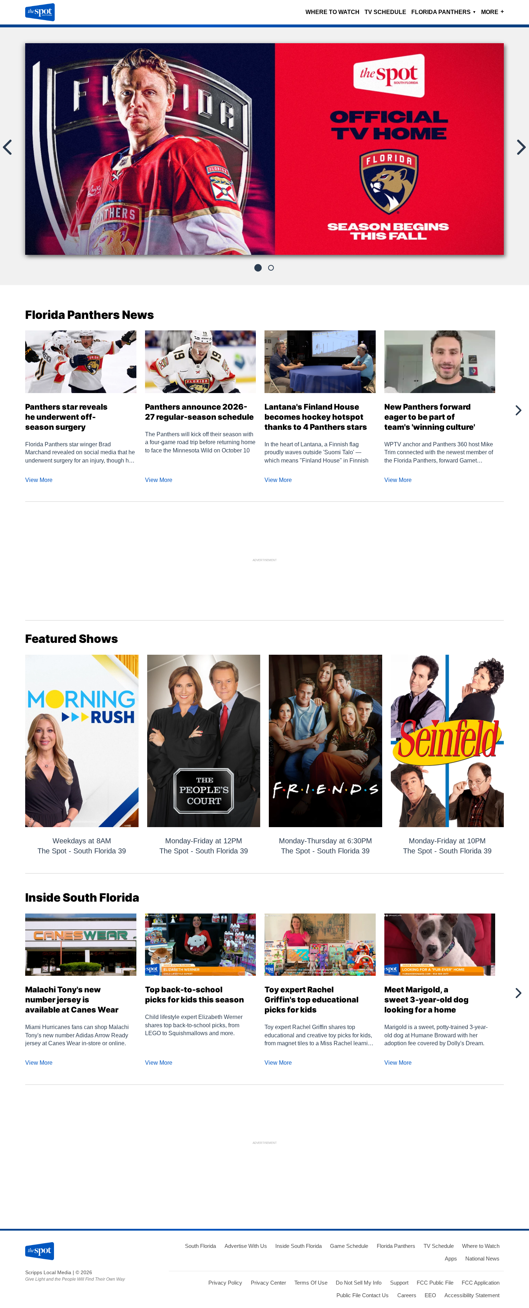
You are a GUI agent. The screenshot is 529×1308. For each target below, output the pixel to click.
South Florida (200, 1246)
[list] (264, 149)
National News (482, 1258)
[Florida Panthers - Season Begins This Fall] (264, 152)
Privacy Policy (225, 1283)
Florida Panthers (443, 12)
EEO (430, 1295)
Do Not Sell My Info (358, 1283)
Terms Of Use (310, 1283)
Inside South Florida (298, 1246)
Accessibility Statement (471, 1295)
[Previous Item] (11, 410)
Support (399, 1283)
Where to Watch (333, 12)
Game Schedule (349, 1246)
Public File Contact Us (362, 1295)
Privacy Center (268, 1283)
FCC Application (480, 1283)
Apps (451, 1258)
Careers (406, 1295)
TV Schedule (385, 12)
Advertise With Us (246, 1246)
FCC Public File (435, 1283)
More (492, 11)
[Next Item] (518, 410)
